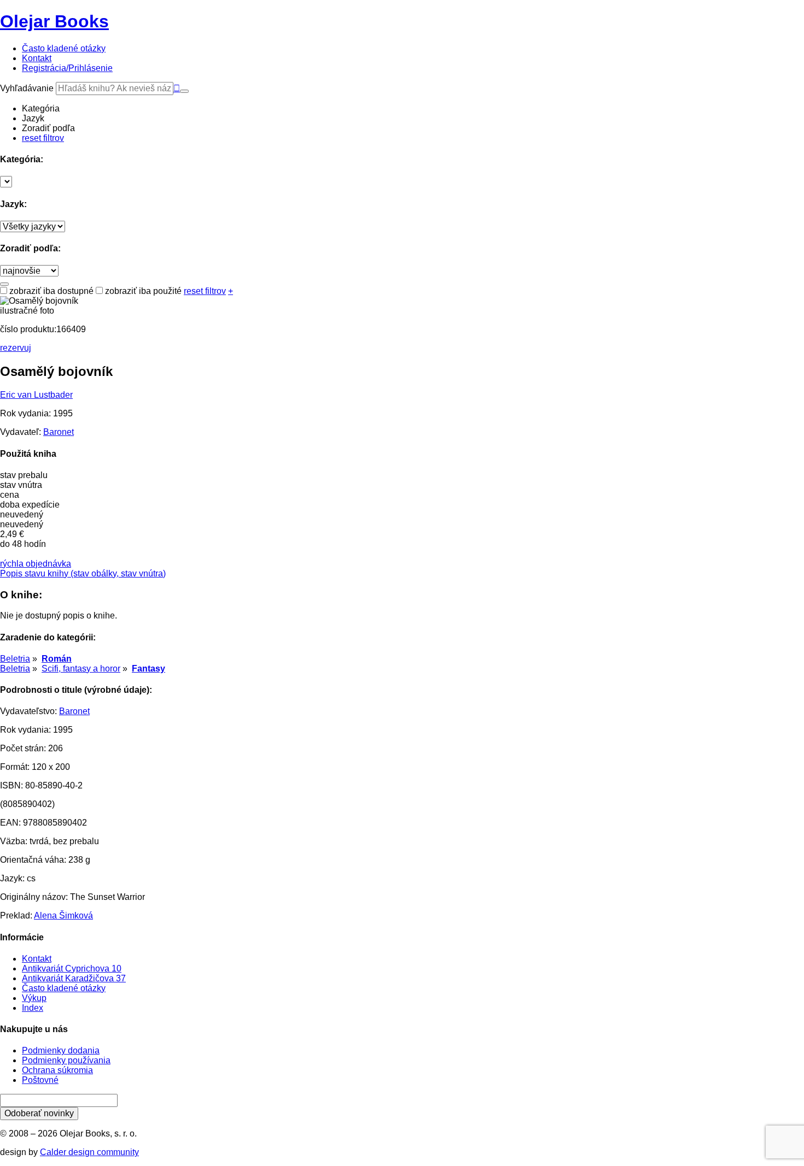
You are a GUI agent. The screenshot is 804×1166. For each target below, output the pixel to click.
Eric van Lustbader (36, 394)
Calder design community (89, 1152)
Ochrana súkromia (57, 1070)
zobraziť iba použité (142, 291)
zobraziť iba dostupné (50, 291)
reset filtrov (43, 138)
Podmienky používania (66, 1060)
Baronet (58, 432)
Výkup (34, 998)
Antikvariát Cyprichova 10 (71, 968)
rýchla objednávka (35, 563)
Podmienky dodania (61, 1050)
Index (32, 1007)
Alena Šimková (63, 915)
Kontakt (36, 958)
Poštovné (40, 1080)
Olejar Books (54, 21)
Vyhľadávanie (27, 88)
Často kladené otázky (64, 988)
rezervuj (15, 347)
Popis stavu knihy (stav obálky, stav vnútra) (83, 573)
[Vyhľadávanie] (184, 91)
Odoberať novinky (39, 1113)
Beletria (15, 658)
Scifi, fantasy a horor (81, 668)
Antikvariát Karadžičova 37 (74, 978)
